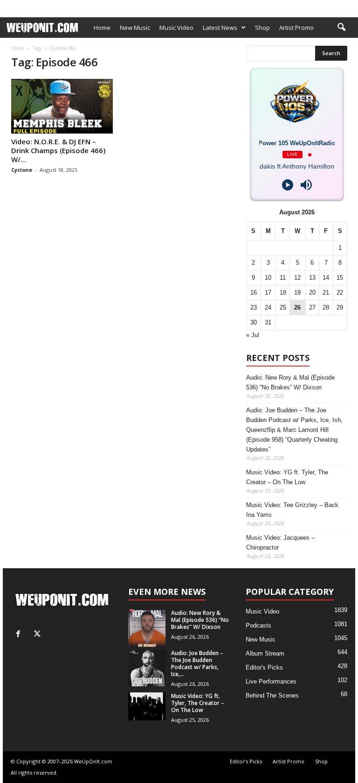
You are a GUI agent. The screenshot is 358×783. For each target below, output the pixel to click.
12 (297, 277)
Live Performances (271, 681)
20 (312, 292)
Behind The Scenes (272, 695)
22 (340, 292)
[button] (341, 27)
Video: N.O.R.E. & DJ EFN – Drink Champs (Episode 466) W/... (58, 150)
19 (297, 292)
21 (326, 292)
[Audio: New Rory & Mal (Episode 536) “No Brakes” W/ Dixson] (146, 628)
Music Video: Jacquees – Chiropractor (280, 542)
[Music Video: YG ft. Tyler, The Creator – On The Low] (146, 706)
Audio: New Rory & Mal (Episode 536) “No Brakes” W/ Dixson (290, 382)
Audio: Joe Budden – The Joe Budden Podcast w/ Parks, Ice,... (197, 663)
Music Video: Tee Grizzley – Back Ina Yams (292, 509)
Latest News (220, 27)
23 (253, 307)
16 (253, 292)
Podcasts (258, 625)
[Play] (288, 185)
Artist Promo (108, 6)
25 (283, 307)
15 (340, 277)
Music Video (176, 27)
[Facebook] (333, 6)
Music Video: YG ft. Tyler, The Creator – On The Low (287, 477)
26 (297, 307)
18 (283, 292)
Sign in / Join (19, 6)
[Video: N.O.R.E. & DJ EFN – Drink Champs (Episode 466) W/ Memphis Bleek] (62, 106)
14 (326, 277)
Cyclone (21, 169)
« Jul (252, 335)
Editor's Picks (264, 667)
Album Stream (265, 653)
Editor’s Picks (63, 6)
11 (283, 277)
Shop (142, 6)
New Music (135, 27)
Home (102, 27)
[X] (348, 6)
